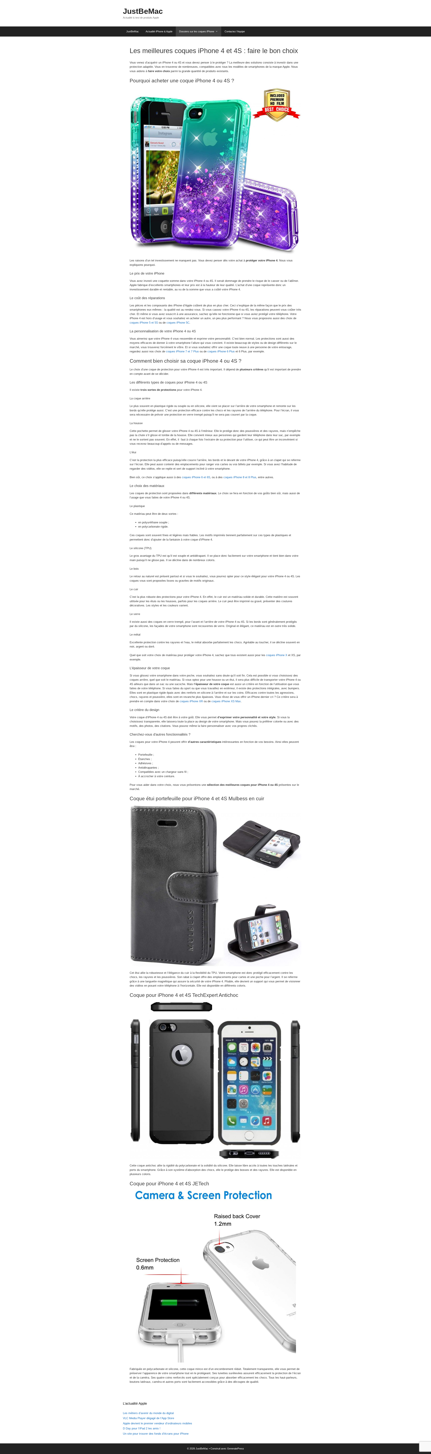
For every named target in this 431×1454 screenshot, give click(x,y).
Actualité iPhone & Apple (159, 31)
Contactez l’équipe (235, 31)
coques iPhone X (276, 655)
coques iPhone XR (191, 701)
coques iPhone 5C (178, 322)
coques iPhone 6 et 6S (196, 477)
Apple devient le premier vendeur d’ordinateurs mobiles (157, 1423)
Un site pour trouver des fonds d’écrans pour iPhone (156, 1433)
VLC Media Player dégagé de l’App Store (148, 1418)
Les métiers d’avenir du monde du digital (148, 1413)
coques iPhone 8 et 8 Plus (239, 477)
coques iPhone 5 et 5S (144, 322)
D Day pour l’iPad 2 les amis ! (141, 1428)
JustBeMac (143, 11)
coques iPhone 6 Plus (221, 351)
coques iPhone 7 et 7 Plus (182, 351)
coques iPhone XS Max (226, 701)
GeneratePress (235, 1448)
